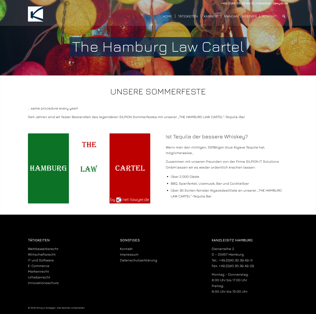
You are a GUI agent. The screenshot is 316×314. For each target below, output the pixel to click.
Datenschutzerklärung (138, 260)
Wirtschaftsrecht (42, 254)
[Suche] (284, 16)
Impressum (129, 254)
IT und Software (41, 260)
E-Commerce (38, 266)
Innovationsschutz (43, 283)
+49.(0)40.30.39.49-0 (237, 3)
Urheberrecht (39, 277)
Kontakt (126, 249)
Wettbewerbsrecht (43, 249)
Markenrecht (38, 271)
